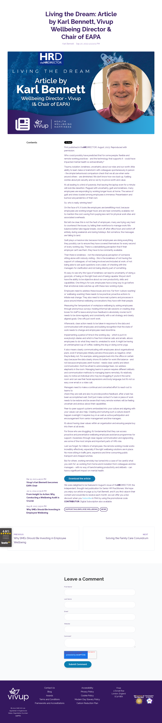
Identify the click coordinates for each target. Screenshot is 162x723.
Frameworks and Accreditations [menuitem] (49, 703)
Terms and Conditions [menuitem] (49, 699)
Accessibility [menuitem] (87, 688)
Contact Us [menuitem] (49, 688)
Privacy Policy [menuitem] (87, 691)
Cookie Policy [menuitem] (87, 695)
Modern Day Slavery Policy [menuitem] (87, 699)
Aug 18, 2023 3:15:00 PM (36, 506)
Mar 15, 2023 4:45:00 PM (36, 479)
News (103, 509)
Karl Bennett (68, 44)
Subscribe (87, 498)
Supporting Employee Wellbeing (81, 509)
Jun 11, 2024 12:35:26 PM (36, 491)
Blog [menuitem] (49, 691)
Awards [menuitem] (49, 695)
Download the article (80, 478)
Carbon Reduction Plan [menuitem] (87, 703)
